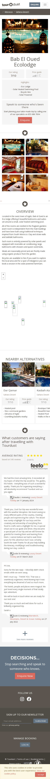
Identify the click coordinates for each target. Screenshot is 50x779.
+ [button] (3, 274)
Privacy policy (15, 763)
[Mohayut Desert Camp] (44, 303)
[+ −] (25, 310)
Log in (25, 744)
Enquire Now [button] (25, 676)
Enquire (35, 4)
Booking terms (37, 759)
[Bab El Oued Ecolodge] (15, 310)
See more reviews (25, 634)
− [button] (3, 278)
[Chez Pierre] (19, 300)
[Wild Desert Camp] (23, 322)
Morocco (9, 11)
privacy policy (14, 725)
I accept (40, 774)
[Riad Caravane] (6, 304)
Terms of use (23, 759)
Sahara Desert (22, 11)
